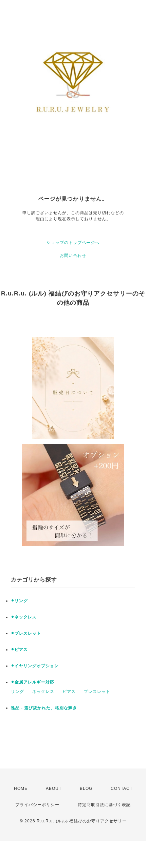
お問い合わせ (73, 255)
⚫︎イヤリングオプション (35, 665)
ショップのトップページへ (73, 242)
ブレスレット (97, 691)
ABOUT (53, 788)
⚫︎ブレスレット (26, 633)
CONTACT (121, 788)
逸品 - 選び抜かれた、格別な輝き (44, 707)
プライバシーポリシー (37, 804)
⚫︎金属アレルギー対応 (32, 682)
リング (17, 691)
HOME (21, 788)
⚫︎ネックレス (24, 617)
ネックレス (43, 691)
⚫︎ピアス (19, 649)
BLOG (86, 788)
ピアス (69, 691)
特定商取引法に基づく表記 (104, 804)
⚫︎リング (19, 600)
